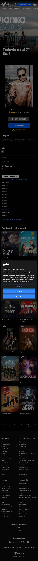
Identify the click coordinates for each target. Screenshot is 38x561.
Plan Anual (21, 507)
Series (3, 9)
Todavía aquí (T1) (10, 176)
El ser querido (22, 442)
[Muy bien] (18, 112)
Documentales (5, 469)
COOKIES (33, 547)
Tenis (2, 500)
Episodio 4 (5, 194)
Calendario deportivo (30, 9)
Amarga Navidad (23, 448)
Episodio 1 (5, 185)
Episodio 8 (5, 206)
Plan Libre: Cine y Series (25, 500)
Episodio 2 (5, 188)
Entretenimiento (5, 472)
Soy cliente (20, 119)
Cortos (3, 453)
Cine (10, 9)
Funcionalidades (23, 486)
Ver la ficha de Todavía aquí (19, 179)
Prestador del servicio (8, 547)
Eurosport (3, 509)
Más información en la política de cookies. (18, 281)
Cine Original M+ (5, 444)
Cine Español (4, 446)
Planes (20, 502)
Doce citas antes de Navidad (26, 320)
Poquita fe (22, 258)
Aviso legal (18, 547)
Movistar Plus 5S (23, 474)
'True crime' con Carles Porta (26, 462)
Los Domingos (22, 446)
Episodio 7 (5, 203)
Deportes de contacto (6, 507)
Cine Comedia (5, 448)
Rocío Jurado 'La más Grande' (26, 460)
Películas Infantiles (6, 458)
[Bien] (16, 112)
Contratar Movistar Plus (25, 495)
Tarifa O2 (21, 511)
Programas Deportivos (24, 469)
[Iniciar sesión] (35, 4)
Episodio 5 (5, 197)
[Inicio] (5, 4)
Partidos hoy (4, 513)
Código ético (22, 493)
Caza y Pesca (22, 472)
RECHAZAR (19, 291)
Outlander (21, 455)
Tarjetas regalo (22, 513)
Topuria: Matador (5, 504)
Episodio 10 (5, 212)
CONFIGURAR (19, 286)
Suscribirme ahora (25, 4)
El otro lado (5, 319)
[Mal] (12, 112)
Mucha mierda (6, 413)
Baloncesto (4, 497)
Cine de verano (5, 455)
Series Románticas (6, 465)
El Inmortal (21, 451)
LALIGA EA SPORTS (6, 488)
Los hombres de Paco (8, 352)
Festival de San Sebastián (25, 465)
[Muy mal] (10, 112)
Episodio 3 (5, 191)
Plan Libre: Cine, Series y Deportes (27, 497)
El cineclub (22, 383)
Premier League (5, 490)
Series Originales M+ (6, 462)
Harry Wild (4, 258)
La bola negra (22, 444)
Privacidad (26, 547)
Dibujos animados (23, 467)
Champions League (6, 486)
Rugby (2, 502)
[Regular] (14, 112)
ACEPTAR (19, 296)
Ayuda (19, 530)
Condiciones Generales (25, 490)
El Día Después (5, 493)
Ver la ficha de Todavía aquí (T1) (11, 219)
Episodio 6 (5, 200)
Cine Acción (4, 451)
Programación (5, 516)
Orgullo (3, 474)
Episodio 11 (5, 215)
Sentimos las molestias (9, 383)
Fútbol (16, 9)
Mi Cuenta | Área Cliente (25, 488)
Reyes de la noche (25, 352)
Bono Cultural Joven (24, 509)
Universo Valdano (5, 495)
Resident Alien (24, 413)
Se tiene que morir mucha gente (27, 453)
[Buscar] (15, 4)
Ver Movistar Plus (23, 483)
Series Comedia (5, 467)
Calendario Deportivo (6, 511)
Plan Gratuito (22, 504)
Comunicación (22, 516)
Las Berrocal (22, 458)
